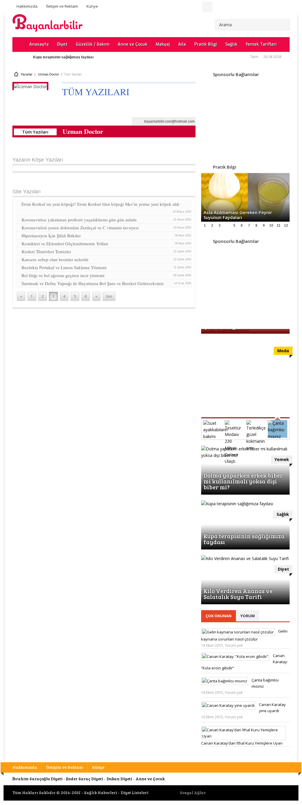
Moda (283, 350)
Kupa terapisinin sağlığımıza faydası (63, 57)
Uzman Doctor (48, 74)
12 (286, 225)
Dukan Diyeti (119, 778)
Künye (92, 6)
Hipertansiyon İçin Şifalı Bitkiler (107, 235)
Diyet (62, 44)
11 (278, 225)
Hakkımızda (27, 6)
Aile (182, 44)
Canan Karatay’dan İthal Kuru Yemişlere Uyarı (242, 743)
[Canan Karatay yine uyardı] (228, 705)
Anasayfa (39, 44)
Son (109, 296)
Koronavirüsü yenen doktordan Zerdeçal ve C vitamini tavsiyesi (107, 228)
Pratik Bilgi (205, 44)
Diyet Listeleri (134, 792)
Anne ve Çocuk (132, 44)
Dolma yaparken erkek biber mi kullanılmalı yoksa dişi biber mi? (243, 481)
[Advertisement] (245, 117)
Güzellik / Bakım (92, 44)
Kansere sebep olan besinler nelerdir (107, 259)
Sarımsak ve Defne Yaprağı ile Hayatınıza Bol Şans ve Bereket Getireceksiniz (107, 283)
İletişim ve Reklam (62, 6)
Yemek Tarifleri (261, 44)
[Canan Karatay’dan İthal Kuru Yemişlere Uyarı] (243, 736)
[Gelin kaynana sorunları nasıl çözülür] (238, 632)
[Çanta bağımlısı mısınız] (224, 681)
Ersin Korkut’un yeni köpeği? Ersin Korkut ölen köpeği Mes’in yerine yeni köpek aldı (107, 207)
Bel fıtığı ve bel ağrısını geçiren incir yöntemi (107, 275)
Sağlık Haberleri (100, 792)
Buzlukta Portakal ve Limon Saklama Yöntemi (107, 267)
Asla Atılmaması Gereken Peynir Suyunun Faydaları (237, 214)
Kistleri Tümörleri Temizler (107, 251)
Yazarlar (26, 74)
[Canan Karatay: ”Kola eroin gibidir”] (235, 656)
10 (271, 225)
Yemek (282, 459)
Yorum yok (234, 645)
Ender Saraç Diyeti (84, 778)
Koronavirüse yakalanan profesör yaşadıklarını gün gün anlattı (107, 220)
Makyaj (163, 44)
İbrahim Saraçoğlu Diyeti (37, 778)
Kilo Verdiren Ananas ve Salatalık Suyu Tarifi (238, 594)
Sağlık (231, 44)
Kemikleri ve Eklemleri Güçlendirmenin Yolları (107, 243)
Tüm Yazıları (35, 132)
